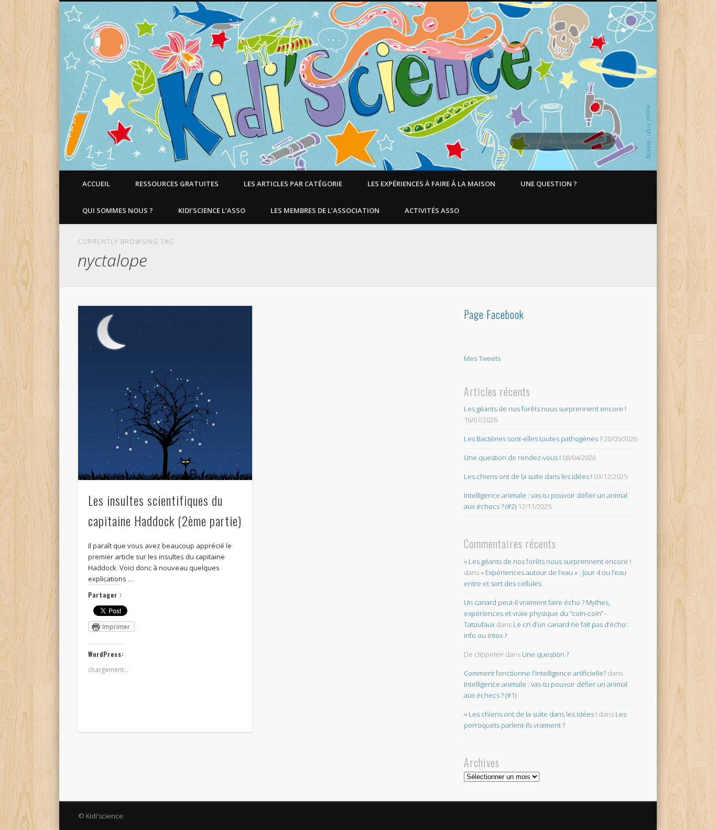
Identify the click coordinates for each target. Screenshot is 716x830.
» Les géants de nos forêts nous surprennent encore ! (547, 561)
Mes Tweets (482, 358)
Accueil (96, 183)
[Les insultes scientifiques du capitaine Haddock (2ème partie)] (165, 393)
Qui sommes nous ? (117, 210)
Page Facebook (494, 314)
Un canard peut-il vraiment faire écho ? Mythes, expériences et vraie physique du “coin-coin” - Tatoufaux (537, 613)
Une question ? (548, 183)
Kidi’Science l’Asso (211, 210)
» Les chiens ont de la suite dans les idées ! (530, 714)
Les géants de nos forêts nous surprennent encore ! (545, 408)
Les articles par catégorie (293, 183)
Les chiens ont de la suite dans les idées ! (528, 476)
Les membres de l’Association (324, 210)
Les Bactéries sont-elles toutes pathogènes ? (533, 438)
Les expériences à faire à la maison (431, 183)
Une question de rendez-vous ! (512, 457)
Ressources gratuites (177, 183)
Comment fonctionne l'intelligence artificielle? (535, 673)
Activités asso (432, 210)
